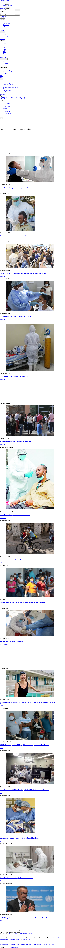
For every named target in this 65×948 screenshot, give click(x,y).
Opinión (2, 17)
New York (5, 36)
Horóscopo (6, 81)
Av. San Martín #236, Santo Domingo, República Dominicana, (15, 944)
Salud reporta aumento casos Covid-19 (12, 641)
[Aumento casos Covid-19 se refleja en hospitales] (32, 420)
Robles (5, 91)
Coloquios (5, 86)
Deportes (2, 39)
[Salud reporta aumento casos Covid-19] (32, 623)
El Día (1, 239)
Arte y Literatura (7, 70)
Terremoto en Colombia (8, 5)
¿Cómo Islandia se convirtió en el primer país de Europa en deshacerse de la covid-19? (28, 703)
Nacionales (3, 16)
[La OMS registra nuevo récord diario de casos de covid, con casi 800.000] (32, 899)
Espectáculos (3, 57)
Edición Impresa (7, 90)
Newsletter (2, 94)
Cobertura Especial (8, 84)
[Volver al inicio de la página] (1, 118)
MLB (4, 49)
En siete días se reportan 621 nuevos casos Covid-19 (17, 316)
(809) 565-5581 (26, 939)
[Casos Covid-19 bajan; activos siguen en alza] (32, 169)
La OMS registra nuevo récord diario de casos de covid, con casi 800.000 (23, 918)
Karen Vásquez (4, 644)
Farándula (5, 63)
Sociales (5, 73)
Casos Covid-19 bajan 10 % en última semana (15, 515)
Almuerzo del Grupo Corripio (10, 87)
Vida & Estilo (3, 66)
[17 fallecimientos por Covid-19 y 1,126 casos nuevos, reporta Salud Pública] (32, 725)
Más (1, 77)
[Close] (0, 13)
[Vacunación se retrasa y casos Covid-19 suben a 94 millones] (32, 815)
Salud (1, 76)
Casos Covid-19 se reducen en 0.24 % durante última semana (20, 236)
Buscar (17, 9)
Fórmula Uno (6, 44)
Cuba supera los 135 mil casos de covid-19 (13, 560)
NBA (4, 50)
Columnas (5, 22)
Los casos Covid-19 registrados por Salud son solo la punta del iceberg (23, 273)
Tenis (4, 53)
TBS (4, 52)
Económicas (3, 29)
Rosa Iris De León (4, 881)
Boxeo (4, 43)
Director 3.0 (6, 25)
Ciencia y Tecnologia (8, 71)
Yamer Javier (3, 190)
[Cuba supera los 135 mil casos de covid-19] (32, 539)
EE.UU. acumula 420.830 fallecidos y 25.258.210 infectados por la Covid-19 (24, 790)
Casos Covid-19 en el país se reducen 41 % (14, 376)
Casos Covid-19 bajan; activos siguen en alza (14, 188)
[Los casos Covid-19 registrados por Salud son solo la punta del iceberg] (32, 256)
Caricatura (5, 89)
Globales (2, 30)
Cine (4, 62)
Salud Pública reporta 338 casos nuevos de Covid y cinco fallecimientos (23, 602)
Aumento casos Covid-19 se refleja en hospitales (15, 441)
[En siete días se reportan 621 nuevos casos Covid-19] (32, 296)
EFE (1, 563)
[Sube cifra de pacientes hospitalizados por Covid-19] (32, 859)
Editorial (5, 26)
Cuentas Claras (7, 23)
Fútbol (4, 46)
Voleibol (5, 54)
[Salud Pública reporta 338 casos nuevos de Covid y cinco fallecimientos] (32, 583)
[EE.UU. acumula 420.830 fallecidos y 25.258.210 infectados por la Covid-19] (32, 769)
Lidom (4, 47)
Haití (4, 35)
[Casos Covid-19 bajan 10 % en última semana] (32, 479)
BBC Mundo (3, 705)
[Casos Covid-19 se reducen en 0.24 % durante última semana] (32, 213)
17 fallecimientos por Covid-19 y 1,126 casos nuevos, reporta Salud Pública (24, 745)
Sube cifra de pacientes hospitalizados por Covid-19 (16, 878)
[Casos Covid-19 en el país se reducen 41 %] (32, 347)
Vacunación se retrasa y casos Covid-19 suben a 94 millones (19, 838)
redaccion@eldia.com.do (48, 944)
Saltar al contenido (4, 0)
